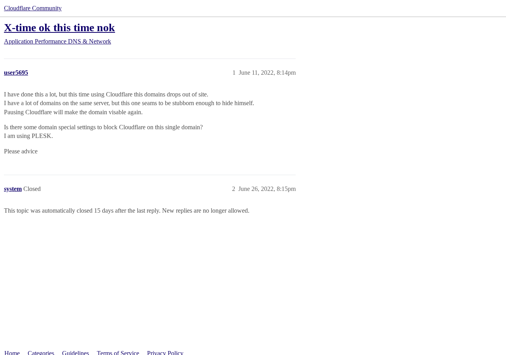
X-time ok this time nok (59, 27)
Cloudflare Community (33, 8)
